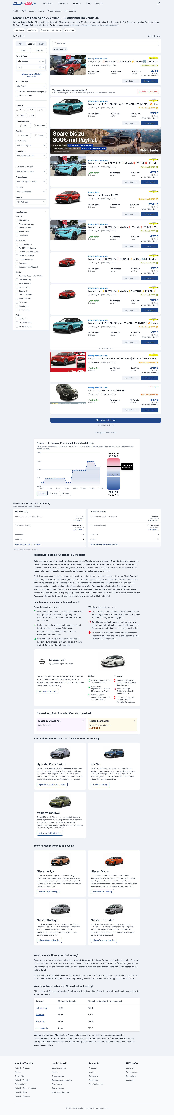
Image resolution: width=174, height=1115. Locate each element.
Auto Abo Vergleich (24, 1063)
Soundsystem (24, 306)
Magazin (99, 3)
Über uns (129, 1068)
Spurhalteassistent (26, 259)
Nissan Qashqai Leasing (49, 940)
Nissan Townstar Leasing (104, 940)
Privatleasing (57, 1084)
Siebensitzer (23, 235)
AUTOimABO (132, 1063)
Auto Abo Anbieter (22, 1080)
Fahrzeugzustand (22, 121)
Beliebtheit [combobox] (153, 36)
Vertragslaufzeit (22, 177)
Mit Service (23, 319)
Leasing (62, 3)
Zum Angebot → (78, 520)
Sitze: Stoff (23, 302)
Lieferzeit (19, 187)
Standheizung (24, 310)
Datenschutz (131, 1076)
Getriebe (19, 131)
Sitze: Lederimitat (25, 295)
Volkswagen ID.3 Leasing (50, 833)
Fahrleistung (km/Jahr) (24, 167)
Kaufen (76, 3)
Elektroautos (93, 1076)
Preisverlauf (19, 30)
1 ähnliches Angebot (106, 348)
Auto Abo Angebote (23, 1068)
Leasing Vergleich (60, 1063)
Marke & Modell (22, 56)
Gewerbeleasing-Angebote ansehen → (105, 544)
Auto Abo (47, 3)
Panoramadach (25, 283)
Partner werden (132, 1072)
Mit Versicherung (25, 326)
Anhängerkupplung (26, 224)
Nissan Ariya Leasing (48, 891)
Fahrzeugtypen (21, 1084)
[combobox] (28, 61)
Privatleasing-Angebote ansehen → (29, 544)
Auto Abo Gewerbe (22, 1096)
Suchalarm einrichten (148, 91)
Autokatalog (93, 1080)
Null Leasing (41, 1008)
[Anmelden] (159, 3)
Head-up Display (25, 244)
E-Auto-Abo (19, 1076)
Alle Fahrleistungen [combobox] (25, 171)
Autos (89, 3)
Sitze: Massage (25, 298)
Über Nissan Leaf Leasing (51, 30)
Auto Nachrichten (96, 1084)
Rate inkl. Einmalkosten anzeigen (32, 92)
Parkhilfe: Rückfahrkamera (29, 252)
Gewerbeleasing (58, 1088)
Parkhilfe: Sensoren (26, 256)
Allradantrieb (24, 220)
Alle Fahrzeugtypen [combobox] (25, 155)
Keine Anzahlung (25, 95)
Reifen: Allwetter (25, 228)
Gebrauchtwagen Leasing (62, 1080)
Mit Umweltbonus (25, 323)
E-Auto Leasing (58, 1076)
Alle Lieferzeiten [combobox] (24, 192)
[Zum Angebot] (105, 70)
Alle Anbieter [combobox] (22, 202)
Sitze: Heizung (24, 287)
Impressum (130, 1080)
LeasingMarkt (42, 1028)
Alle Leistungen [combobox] (24, 145)
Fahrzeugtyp (20, 151)
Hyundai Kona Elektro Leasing (52, 784)
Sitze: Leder (23, 291)
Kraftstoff (19, 105)
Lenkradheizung (25, 280)
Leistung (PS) (21, 141)
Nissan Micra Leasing (102, 891)
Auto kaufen (94, 1063)
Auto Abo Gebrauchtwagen (25, 1088)
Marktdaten (32, 30)
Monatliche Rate (22, 82)
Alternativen (69, 30)
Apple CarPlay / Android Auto (30, 276)
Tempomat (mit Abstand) (28, 267)
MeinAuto (40, 1014)
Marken (18, 1072)
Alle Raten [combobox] (21, 86)
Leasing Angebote (59, 1068)
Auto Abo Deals (21, 1092)
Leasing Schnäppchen (60, 1092)
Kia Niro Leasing (100, 784)
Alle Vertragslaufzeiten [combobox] (27, 181)
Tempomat (23, 263)
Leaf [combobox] (20, 67)
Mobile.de (40, 1021)
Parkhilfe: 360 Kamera (27, 248)
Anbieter (19, 197)
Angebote (93, 1068)
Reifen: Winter (24, 231)
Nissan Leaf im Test (47, 691)
